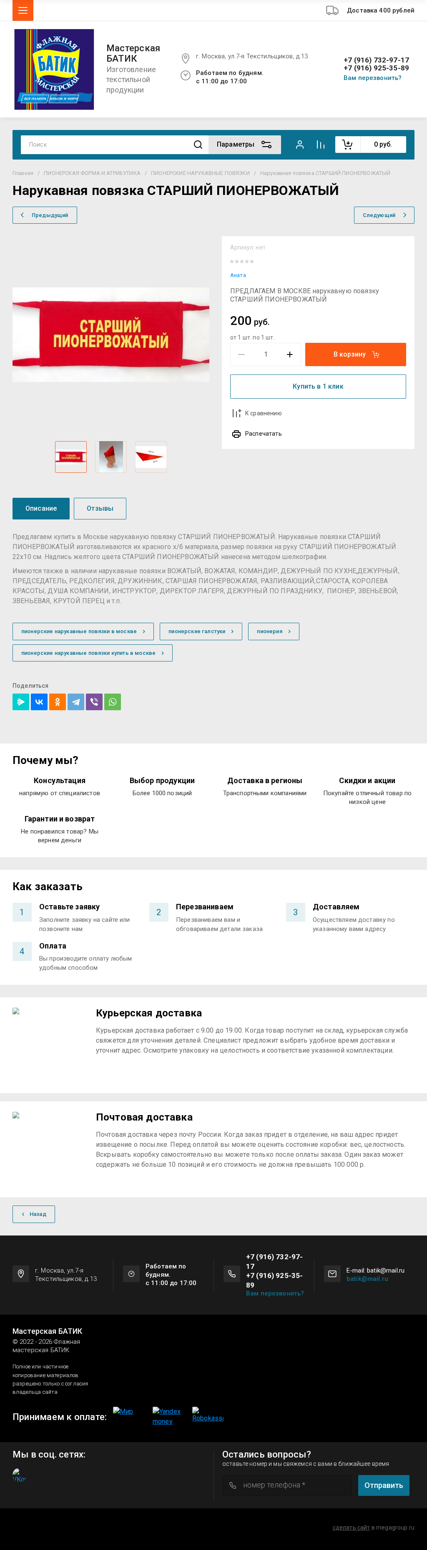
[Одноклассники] (57, 702)
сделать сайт (351, 1527)
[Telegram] (76, 702)
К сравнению (263, 413)
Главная (23, 173)
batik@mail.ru (367, 1279)
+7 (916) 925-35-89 (376, 68)
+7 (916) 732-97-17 (376, 60)
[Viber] (94, 702)
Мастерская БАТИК (133, 53)
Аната (238, 275)
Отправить (383, 1485)
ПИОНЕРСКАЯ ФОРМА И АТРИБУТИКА (92, 173)
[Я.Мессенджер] (21, 702)
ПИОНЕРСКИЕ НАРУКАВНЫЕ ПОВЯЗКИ (200, 173)
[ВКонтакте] (39, 702)
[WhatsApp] (112, 702)
